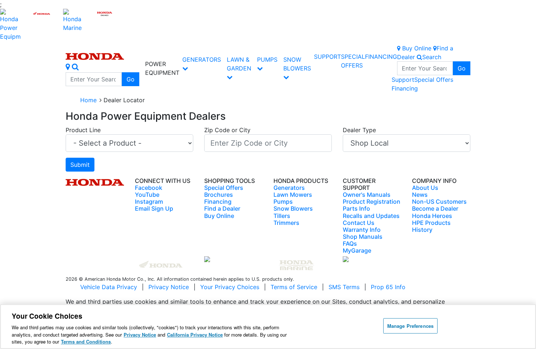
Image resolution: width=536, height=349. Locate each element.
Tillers (281, 215)
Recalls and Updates (371, 215)
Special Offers (433, 79)
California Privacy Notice (195, 334)
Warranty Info (362, 229)
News (420, 194)
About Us (425, 187)
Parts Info (356, 208)
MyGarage (357, 250)
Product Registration (371, 201)
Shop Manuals (362, 236)
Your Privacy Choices (229, 287)
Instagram (149, 201)
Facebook (148, 187)
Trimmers (286, 222)
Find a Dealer (222, 208)
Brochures (218, 194)
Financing (381, 56)
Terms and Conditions (86, 341)
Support (327, 56)
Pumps (267, 59)
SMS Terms (344, 287)
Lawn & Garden (239, 64)
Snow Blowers (297, 64)
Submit (80, 164)
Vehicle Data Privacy (108, 287)
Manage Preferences (410, 325)
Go (131, 79)
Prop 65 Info (388, 287)
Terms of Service (294, 287)
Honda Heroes (432, 215)
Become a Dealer (435, 208)
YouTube (147, 194)
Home (88, 100)
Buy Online (219, 215)
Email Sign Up (154, 208)
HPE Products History (431, 226)
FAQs (350, 243)
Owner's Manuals (367, 194)
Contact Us (358, 222)
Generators (201, 59)
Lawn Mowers (292, 194)
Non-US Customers (439, 201)
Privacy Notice (168, 287)
